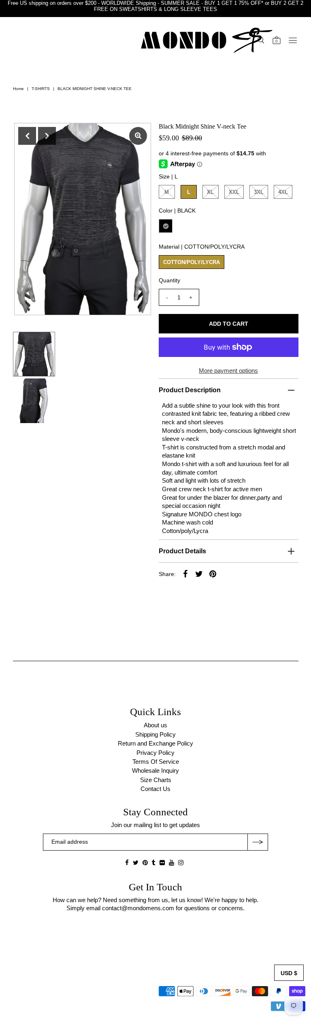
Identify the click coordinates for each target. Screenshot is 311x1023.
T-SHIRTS (41, 88)
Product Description (190, 390)
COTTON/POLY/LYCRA (191, 262)
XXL (234, 192)
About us (155, 725)
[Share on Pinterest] (213, 573)
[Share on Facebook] (185, 573)
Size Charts (155, 779)
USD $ (289, 973)
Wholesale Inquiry (155, 770)
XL (210, 192)
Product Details (182, 551)
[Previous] (27, 136)
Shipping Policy (155, 734)
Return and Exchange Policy (155, 743)
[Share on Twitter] (199, 573)
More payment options (228, 370)
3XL (259, 192)
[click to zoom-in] (138, 136)
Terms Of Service (155, 761)
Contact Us (155, 788)
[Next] (47, 136)
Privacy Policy (155, 752)
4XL (283, 192)
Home (18, 88)
